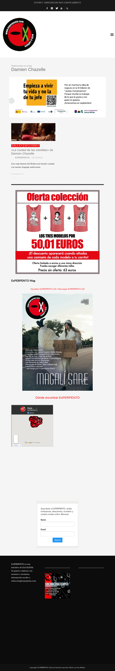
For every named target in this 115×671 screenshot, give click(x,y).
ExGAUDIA (27, 567)
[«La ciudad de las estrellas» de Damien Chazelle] (29, 132)
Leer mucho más (16, 174)
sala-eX (17, 145)
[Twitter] (57, 8)
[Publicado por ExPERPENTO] (12, 157)
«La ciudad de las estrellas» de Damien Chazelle (32, 151)
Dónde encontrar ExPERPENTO (57, 397)
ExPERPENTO (22, 157)
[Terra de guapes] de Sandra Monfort (57, 4)
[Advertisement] (32, 474)
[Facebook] (47, 8)
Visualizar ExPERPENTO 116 (43, 289)
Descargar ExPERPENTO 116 (71, 289)
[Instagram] (52, 8)
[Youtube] (61, 8)
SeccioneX (31, 145)
